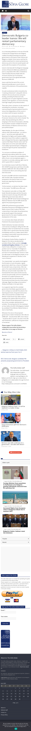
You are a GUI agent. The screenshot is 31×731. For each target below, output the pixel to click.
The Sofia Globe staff (15, 46)
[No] (29, 726)
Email (3, 610)
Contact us (3, 712)
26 (3, 699)
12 (3, 693)
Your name (4, 616)
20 (7, 696)
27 (7, 699)
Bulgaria (4, 32)
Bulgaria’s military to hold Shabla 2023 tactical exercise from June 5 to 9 (14, 351)
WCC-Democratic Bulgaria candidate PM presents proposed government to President (15, 361)
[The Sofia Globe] (2, 10)
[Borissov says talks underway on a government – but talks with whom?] (11, 432)
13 (7, 693)
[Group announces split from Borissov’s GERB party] (11, 414)
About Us (3, 707)
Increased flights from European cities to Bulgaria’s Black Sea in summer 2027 (14, 509)
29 (15, 699)
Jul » (17, 702)
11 (28, 691)
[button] (15, 462)
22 (15, 696)
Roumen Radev (12, 48)
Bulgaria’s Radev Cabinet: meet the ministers (14, 532)
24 (23, 696)
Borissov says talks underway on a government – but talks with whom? (13, 443)
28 (11, 699)
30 (19, 699)
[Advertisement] (15, 559)
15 (15, 693)
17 (23, 693)
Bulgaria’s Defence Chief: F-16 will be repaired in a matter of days (13, 407)
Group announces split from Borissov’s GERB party (14, 425)
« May (13, 702)
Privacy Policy (4, 714)
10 (23, 691)
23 (19, 696)
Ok (16, 728)
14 (11, 693)
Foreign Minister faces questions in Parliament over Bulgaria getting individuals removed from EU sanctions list (15, 485)
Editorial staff (4, 710)
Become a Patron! (7, 332)
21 (11, 696)
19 (3, 696)
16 (19, 693)
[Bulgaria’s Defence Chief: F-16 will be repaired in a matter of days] (11, 395)
